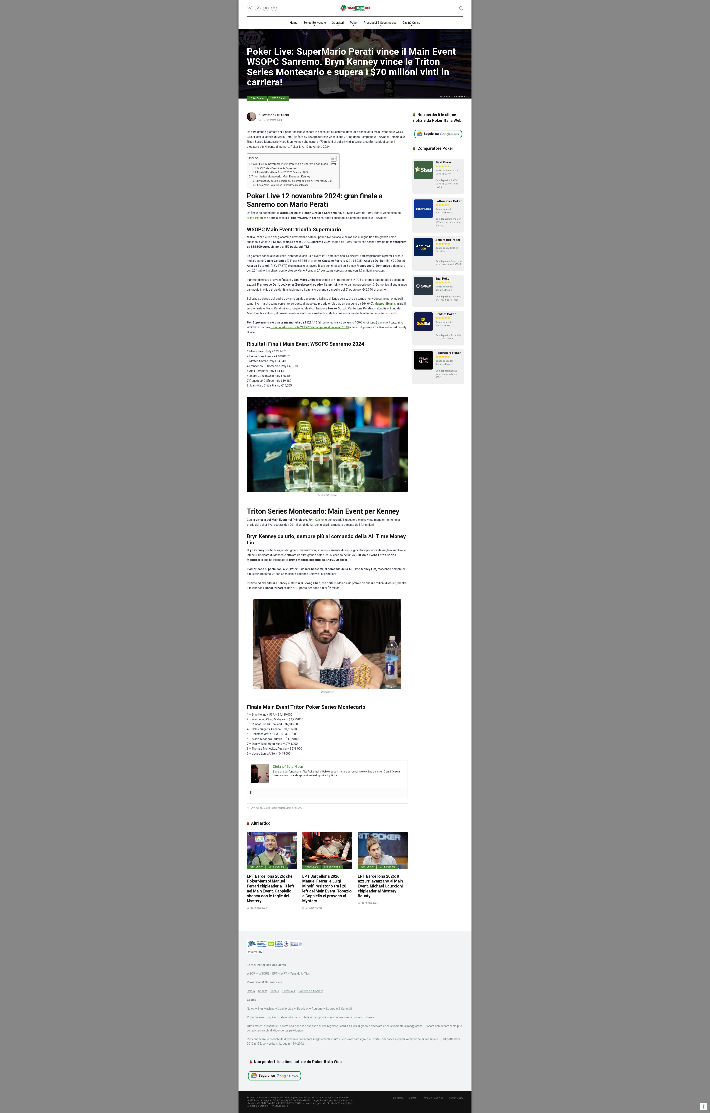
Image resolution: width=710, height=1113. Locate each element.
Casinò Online (411, 22)
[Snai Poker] (423, 294)
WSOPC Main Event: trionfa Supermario (277, 168)
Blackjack (302, 1008)
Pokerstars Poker (448, 353)
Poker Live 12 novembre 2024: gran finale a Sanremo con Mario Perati (293, 164)
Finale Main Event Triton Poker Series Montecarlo (283, 185)
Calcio (251, 991)
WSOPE (264, 973)
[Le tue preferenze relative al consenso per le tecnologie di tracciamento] (703, 1106)
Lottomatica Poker (448, 201)
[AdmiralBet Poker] (423, 255)
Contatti (413, 1098)
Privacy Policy (255, 952)
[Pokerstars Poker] (423, 368)
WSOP (251, 973)
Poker (354, 22)
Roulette (317, 1008)
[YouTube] (266, 8)
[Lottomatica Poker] (423, 217)
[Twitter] (258, 8)
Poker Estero (257, 98)
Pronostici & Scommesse (380, 22)
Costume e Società (310, 991)
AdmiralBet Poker (447, 240)
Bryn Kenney (316, 519)
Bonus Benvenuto (314, 22)
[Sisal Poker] (423, 178)
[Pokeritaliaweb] (355, 8)
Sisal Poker (443, 162)
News (250, 1008)
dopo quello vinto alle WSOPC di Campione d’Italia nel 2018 (310, 327)
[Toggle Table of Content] (331, 158)
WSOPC (298, 808)
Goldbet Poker (445, 314)
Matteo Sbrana (285, 808)
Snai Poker (443, 278)
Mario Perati (255, 218)
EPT (275, 973)
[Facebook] (249, 8)
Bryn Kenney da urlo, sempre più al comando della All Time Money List (294, 180)
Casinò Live (285, 1008)
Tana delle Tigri (300, 973)
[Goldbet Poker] (423, 330)
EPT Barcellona (276, 866)
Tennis (275, 991)
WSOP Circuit (278, 98)
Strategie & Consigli (339, 1008)
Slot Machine (266, 1008)
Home (293, 22)
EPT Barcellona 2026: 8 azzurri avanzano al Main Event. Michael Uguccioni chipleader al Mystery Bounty (380, 886)
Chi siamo (398, 1098)
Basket (262, 991)
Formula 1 (288, 991)
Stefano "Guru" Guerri (275, 115)
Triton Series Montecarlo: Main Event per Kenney (280, 176)
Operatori (338, 22)
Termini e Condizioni (433, 1098)
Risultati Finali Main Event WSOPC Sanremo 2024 (282, 172)
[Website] (274, 8)
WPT (284, 973)
